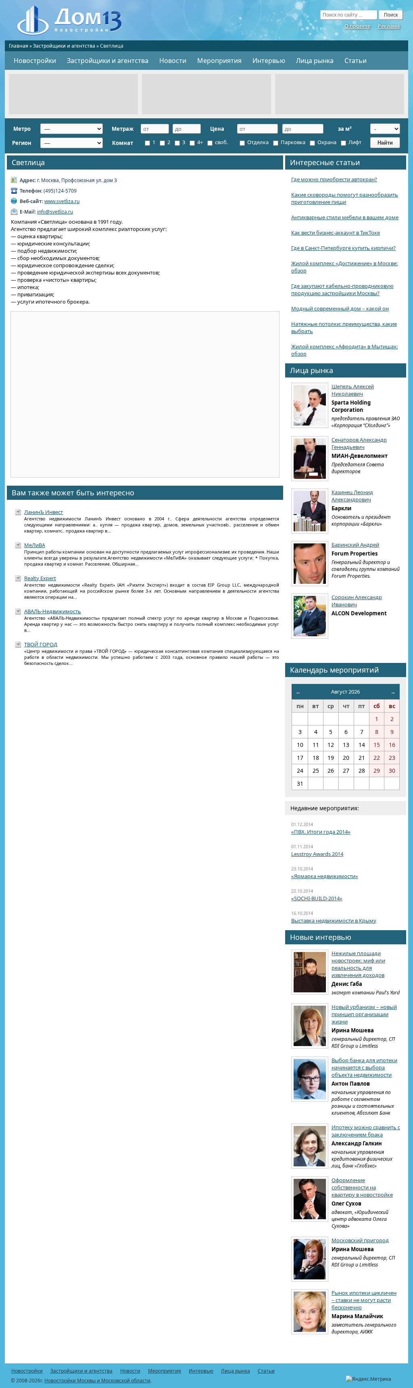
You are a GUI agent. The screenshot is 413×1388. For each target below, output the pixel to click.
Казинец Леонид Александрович (352, 496)
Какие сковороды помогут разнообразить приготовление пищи (344, 198)
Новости (172, 60)
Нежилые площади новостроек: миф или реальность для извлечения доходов (358, 964)
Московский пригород (360, 1240)
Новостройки (35, 60)
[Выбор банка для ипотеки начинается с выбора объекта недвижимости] (309, 1079)
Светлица (28, 162)
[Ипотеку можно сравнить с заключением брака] (309, 1146)
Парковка (292, 142)
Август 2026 (345, 691)
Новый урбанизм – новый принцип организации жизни (364, 1014)
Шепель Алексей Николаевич (353, 390)
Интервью (268, 60)
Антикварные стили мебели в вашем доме (344, 217)
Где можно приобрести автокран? (334, 179)
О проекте (357, 25)
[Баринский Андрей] (309, 563)
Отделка (257, 142)
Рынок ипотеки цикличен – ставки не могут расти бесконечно (364, 1300)
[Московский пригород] (309, 1259)
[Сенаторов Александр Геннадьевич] (309, 458)
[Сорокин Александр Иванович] (309, 616)
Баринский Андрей (355, 544)
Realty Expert (40, 578)
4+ (199, 142)
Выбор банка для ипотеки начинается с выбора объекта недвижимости (364, 1067)
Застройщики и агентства (64, 45)
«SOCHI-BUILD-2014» (316, 898)
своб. (221, 142)
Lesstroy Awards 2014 (317, 854)
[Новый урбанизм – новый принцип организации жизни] (309, 1025)
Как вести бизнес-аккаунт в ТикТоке (335, 232)
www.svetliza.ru (61, 201)
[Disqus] (145, 778)
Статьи (355, 60)
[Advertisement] (73, 94)
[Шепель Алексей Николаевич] (309, 405)
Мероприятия (219, 60)
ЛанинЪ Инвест (43, 512)
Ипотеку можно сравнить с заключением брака (366, 1131)
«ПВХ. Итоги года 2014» (320, 831)
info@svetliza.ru (55, 211)
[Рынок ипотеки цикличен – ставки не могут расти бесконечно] (309, 1311)
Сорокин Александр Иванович (357, 600)
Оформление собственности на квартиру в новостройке (362, 1187)
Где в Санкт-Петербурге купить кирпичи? (343, 248)
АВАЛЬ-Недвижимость (52, 611)
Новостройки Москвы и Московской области (97, 1380)
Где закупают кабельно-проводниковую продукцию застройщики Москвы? (342, 289)
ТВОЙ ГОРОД (40, 644)
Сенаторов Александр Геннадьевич (359, 443)
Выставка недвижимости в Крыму (333, 920)
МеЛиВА (34, 545)
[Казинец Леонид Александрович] (309, 511)
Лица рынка (315, 60)
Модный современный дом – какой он (340, 308)
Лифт (354, 142)
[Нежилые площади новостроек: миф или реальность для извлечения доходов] (309, 972)
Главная (18, 45)
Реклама (389, 25)
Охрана (326, 142)
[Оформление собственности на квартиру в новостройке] (309, 1199)
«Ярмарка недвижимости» (324, 876)
